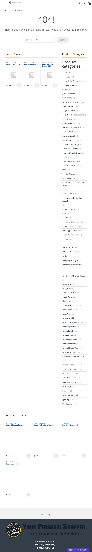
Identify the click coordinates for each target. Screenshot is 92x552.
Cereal (64, 157)
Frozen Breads (68, 331)
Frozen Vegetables (69, 352)
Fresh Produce (67, 310)
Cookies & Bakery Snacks (72, 222)
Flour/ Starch (67, 284)
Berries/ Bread (67, 72)
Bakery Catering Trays (70, 144)
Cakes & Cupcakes (69, 123)
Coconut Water (68, 85)
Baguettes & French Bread (72, 115)
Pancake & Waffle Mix (70, 165)
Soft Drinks (66, 98)
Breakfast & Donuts (70, 148)
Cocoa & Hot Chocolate (71, 81)
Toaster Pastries (68, 174)
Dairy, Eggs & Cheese (70, 230)
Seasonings (66, 386)
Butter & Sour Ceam (70, 235)
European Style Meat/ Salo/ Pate (72, 266)
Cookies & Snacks (69, 209)
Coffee (65, 89)
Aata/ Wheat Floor (69, 293)
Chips (64, 213)
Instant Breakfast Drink (71, 161)
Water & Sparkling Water (71, 102)
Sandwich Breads (68, 136)
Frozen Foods (67, 335)
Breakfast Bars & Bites (71, 153)
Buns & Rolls (67, 119)
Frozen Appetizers (69, 327)
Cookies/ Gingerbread (70, 226)
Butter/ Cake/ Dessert (70, 178)
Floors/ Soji (66, 301)
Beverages (66, 77)
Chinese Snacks (68, 194)
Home (7, 10)
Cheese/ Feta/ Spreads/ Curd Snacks (73, 184)
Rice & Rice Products (70, 305)
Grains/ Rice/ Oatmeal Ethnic (73, 356)
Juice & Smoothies (69, 93)
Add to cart (19, 85)
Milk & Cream (67, 247)
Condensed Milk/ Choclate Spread (72, 199)
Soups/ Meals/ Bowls (70, 395)
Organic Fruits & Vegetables (72, 322)
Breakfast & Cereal (69, 140)
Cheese (65, 239)
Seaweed (65, 391)
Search (79, 3)
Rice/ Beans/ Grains (69, 378)
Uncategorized (11, 62)
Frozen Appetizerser (70, 339)
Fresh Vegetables (68, 318)
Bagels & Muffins (69, 111)
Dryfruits (65, 256)
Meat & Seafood (68, 373)
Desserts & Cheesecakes (71, 127)
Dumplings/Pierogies (70, 260)
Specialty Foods (68, 399)
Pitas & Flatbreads (69, 132)
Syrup (64, 170)
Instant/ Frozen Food (70, 365)
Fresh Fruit (66, 314)
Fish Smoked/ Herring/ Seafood (74, 276)
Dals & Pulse (67, 297)
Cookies (65, 218)
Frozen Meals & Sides (70, 348)
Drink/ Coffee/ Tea (69, 252)
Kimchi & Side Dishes (70, 369)
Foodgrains (66, 288)
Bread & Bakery (68, 106)
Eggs (64, 243)
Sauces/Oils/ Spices (69, 382)
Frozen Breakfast (69, 344)
